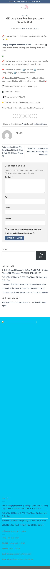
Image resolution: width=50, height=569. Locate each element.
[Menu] (3, 7)
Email (7, 208)
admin (36, 28)
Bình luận (8, 177)
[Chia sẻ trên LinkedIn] (35, 116)
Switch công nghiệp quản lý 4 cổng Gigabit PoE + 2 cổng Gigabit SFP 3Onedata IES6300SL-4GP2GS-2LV (25, 507)
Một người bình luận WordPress (15, 302)
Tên (6, 197)
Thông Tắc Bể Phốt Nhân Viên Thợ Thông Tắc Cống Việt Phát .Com (24, 514)
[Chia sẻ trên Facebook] (19, 116)
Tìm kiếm (5, 249)
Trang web (8, 218)
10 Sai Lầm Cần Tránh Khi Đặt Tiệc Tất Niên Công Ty (23, 288)
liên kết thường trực (40, 124)
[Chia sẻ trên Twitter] (23, 116)
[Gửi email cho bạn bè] (27, 116)
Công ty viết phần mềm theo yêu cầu (17, 45)
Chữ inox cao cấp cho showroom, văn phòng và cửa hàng (25, 292)
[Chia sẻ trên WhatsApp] (14, 116)
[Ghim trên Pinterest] (31, 116)
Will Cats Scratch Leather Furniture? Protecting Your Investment (37, 152)
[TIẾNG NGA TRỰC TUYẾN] (25, 7)
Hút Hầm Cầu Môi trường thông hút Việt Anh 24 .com (24, 284)
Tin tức (25, 15)
